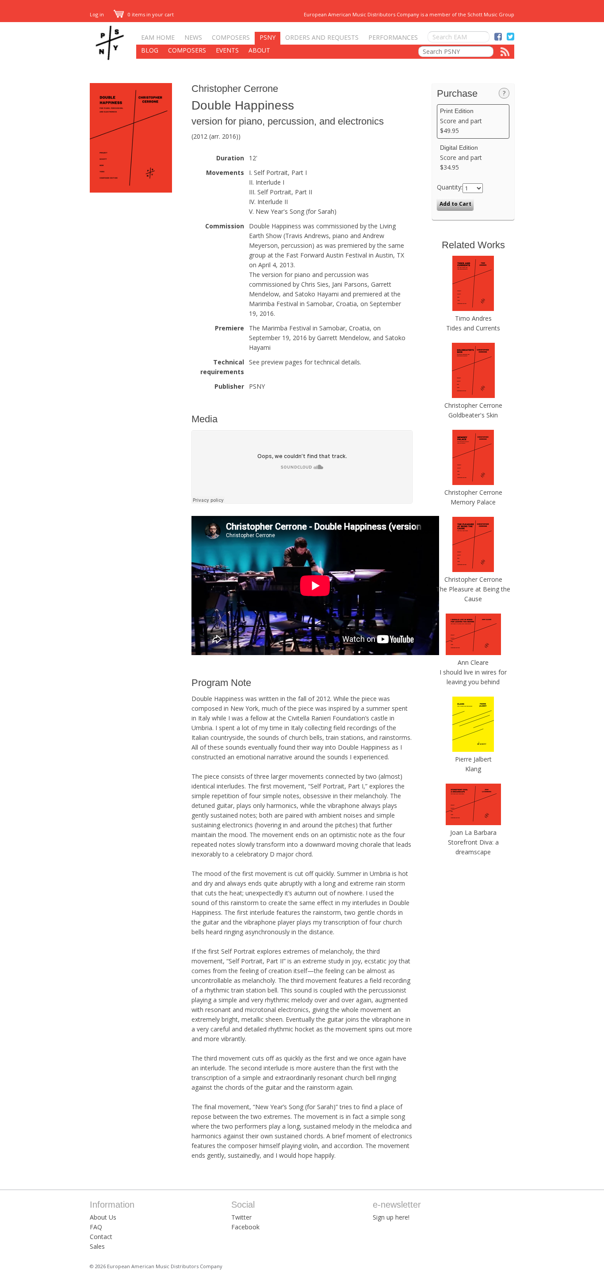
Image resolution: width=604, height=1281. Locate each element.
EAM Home (158, 37)
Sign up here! (391, 1217)
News (193, 37)
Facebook (245, 1227)
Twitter (241, 1217)
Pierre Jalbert (473, 759)
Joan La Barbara (473, 832)
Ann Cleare (473, 662)
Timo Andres (473, 318)
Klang (473, 769)
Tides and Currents (473, 328)
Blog (149, 50)
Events (227, 50)
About (259, 50)
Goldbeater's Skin (473, 415)
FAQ (96, 1227)
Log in (97, 14)
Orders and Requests (322, 37)
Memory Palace (473, 502)
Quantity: (450, 187)
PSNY (267, 37)
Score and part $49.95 (461, 121)
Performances (393, 37)
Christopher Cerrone (234, 88)
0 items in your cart (150, 14)
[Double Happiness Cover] (131, 190)
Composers (231, 37)
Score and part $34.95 (461, 157)
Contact (101, 1236)
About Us (103, 1217)
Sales (97, 1246)
